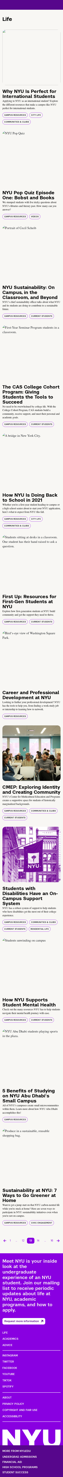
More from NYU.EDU (16, 1451)
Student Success (15, 1472)
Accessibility (12, 1416)
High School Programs (20, 1467)
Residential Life (40, 929)
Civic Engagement (41, 1223)
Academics (10, 1339)
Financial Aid (12, 1462)
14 (38, 1240)
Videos (35, 216)
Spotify (8, 1386)
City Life (36, 115)
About (7, 1397)
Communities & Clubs (16, 122)
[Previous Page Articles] (4, 1241)
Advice (7, 1345)
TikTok (6, 1380)
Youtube (8, 1374)
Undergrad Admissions (19, 1457)
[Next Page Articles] (58, 1241)
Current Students (41, 316)
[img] (31, 57)
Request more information (21, 1321)
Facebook (9, 1368)
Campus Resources (15, 115)
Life (5, 1332)
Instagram (10, 1355)
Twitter (8, 1361)
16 (52, 1240)
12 (23, 1240)
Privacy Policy (13, 1404)
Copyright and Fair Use (19, 1410)
